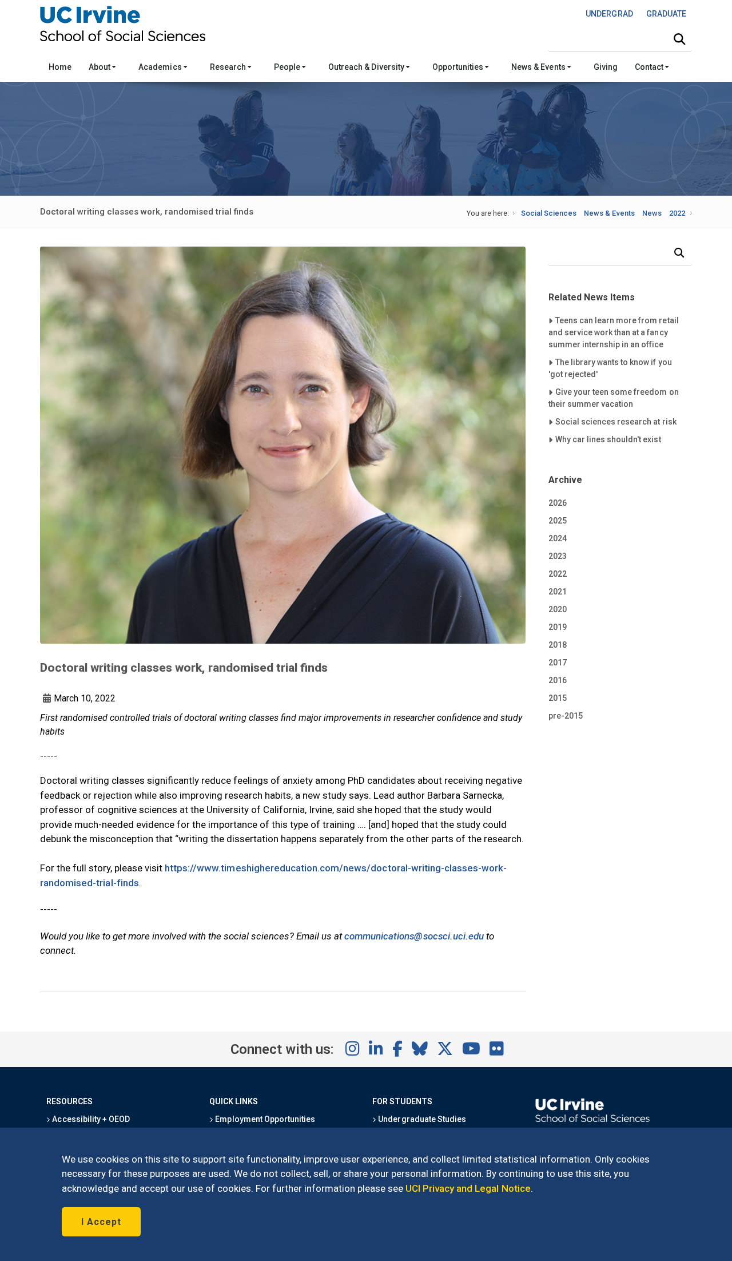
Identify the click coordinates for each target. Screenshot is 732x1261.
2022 (677, 213)
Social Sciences (548, 213)
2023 (557, 556)
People (288, 67)
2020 (557, 609)
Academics (160, 67)
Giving (606, 67)
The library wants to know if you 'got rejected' (610, 368)
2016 (557, 680)
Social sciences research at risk (616, 421)
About (100, 67)
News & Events (539, 67)
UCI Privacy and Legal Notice (468, 1188)
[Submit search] (679, 39)
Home (60, 67)
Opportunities (458, 67)
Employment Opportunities (264, 1119)
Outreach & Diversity (367, 67)
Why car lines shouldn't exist (608, 439)
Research (229, 67)
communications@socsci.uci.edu (414, 936)
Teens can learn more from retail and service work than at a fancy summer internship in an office (613, 332)
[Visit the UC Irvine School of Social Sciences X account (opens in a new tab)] (445, 1049)
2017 (557, 662)
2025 (557, 520)
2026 (557, 502)
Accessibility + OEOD (90, 1119)
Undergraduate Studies (421, 1119)
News (652, 213)
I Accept (101, 1221)
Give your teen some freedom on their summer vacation (613, 398)
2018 (557, 644)
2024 (557, 538)
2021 (557, 591)
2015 (557, 698)
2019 (557, 627)
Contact (650, 67)
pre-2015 (565, 715)
